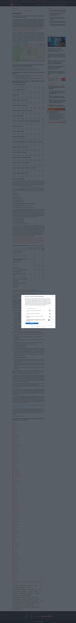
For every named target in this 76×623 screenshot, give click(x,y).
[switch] (49, 310)
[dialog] (38, 311)
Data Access (38, 326)
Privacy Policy (43, 326)
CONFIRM (32, 323)
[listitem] (38, 308)
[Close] (54, 296)
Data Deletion (33, 326)
